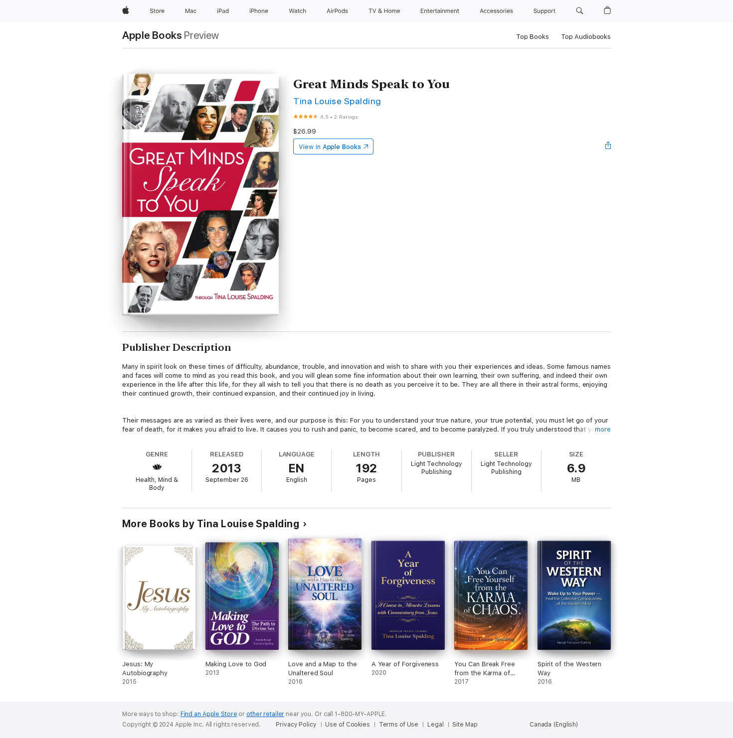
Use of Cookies (347, 724)
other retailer (265, 714)
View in (330, 146)
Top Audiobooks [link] (586, 36)
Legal (435, 724)
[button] (579, 11)
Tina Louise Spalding (337, 101)
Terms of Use (399, 724)
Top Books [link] (532, 36)
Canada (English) (554, 724)
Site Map (464, 724)
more (603, 429)
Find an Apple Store (209, 714)
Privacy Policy (296, 724)
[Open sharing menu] (608, 146)
